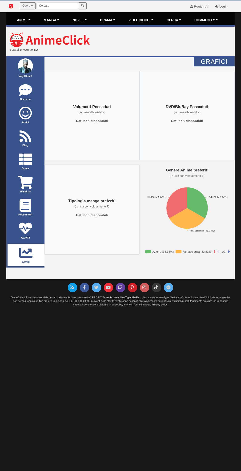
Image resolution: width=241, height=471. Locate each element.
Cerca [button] (172, 20)
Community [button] (204, 20)
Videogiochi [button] (139, 20)
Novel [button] (78, 20)
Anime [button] (22, 20)
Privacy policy (159, 304)
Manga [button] (50, 20)
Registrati (200, 6)
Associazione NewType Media (120, 297)
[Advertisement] (158, 42)
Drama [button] (106, 20)
